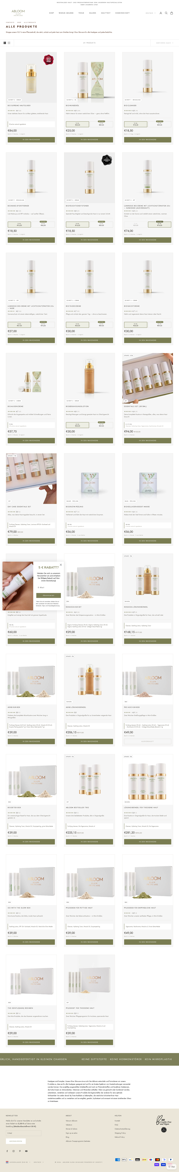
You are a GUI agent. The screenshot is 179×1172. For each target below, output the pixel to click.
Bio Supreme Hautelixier (19, 105)
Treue (81, 13)
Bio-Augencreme (15, 406)
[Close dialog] (61, 565)
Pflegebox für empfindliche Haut (140, 908)
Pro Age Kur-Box (132, 707)
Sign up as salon (71, 1133)
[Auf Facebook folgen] (7, 1151)
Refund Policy (120, 1137)
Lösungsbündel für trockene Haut (141, 807)
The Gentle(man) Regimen (20, 1008)
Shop (51, 13)
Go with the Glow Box (19, 908)
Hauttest (106, 13)
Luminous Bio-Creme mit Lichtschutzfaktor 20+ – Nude (31, 307)
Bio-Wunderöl (72, 105)
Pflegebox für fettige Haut (79, 908)
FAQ (116, 1125)
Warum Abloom (66, 13)
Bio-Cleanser (130, 105)
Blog (67, 1137)
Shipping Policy (120, 1133)
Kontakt (117, 1121)
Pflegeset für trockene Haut (80, 1008)
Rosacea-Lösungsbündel (136, 607)
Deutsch (149, 13)
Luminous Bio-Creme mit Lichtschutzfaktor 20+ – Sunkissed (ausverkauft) (147, 207)
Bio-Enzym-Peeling (74, 507)
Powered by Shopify (93, 1162)
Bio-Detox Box (14, 807)
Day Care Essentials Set (19, 507)
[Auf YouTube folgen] (26, 1151)
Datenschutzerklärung (122, 1129)
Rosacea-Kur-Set (74, 607)
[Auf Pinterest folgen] (20, 1151)
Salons (92, 13)
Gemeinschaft (123, 13)
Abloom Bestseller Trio (77, 807)
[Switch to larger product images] (5, 43)
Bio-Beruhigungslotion (77, 406)
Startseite (10, 22)
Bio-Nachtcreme (132, 306)
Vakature (69, 1125)
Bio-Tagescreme (73, 306)
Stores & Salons (71, 1129)
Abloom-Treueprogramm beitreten (78, 1141)
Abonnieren (15, 1141)
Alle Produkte (30, 22)
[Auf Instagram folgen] (13, 1151)
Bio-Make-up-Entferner (18, 206)
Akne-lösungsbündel (76, 707)
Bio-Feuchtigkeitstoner (77, 206)
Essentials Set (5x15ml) (135, 406)
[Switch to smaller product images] (9, 43)
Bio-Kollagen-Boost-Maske (137, 507)
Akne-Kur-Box (14, 707)
